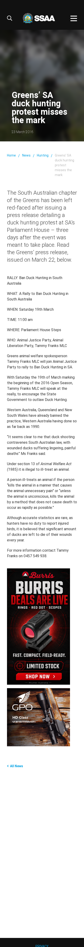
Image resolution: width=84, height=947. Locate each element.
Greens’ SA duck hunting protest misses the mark (64, 165)
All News (16, 766)
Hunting (43, 155)
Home (11, 155)
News (26, 155)
